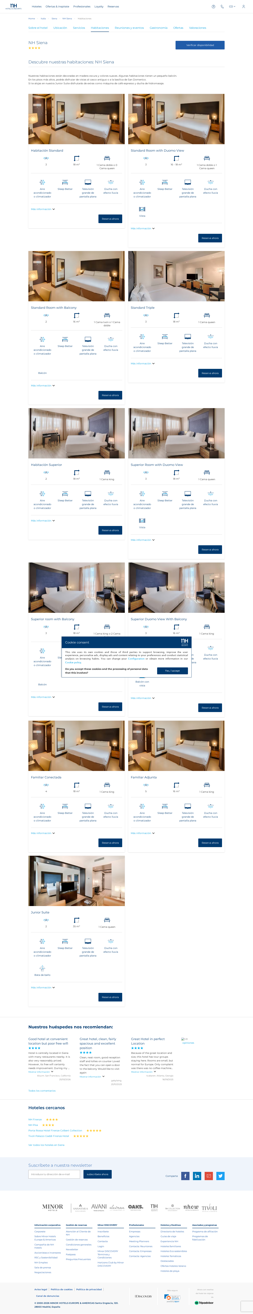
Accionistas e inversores (47, 1252)
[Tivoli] (209, 1208)
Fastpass (71, 1254)
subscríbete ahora (97, 1174)
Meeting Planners (139, 1241)
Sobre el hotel (38, 27)
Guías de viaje (168, 1236)
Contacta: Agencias (140, 1256)
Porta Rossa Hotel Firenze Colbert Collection (55, 1130)
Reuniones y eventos (129, 27)
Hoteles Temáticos (171, 1256)
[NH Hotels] (154, 1208)
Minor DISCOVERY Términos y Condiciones (108, 1254)
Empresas (134, 1231)
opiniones (188, 1042)
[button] (172, 1298)
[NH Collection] (172, 1208)
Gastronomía (158, 27)
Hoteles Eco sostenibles (174, 1251)
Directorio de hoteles (172, 1231)
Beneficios (103, 1236)
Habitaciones (100, 27)
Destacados (167, 1261)
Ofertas (178, 27)
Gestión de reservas (77, 1239)
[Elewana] (117, 1208)
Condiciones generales (78, 1244)
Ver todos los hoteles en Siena (46, 1145)
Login (101, 1246)
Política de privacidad (89, 1289)
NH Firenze (35, 1119)
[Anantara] (80, 1208)
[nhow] (190, 1208)
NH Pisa (33, 1125)
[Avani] (98, 1208)
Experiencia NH (169, 1241)
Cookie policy (73, 662)
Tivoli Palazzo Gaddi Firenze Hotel (48, 1136)
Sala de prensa (42, 1267)
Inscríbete (103, 1231)
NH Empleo (41, 1262)
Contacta (103, 1241)
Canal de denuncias (47, 1296)
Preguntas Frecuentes (78, 1259)
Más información (41, 209)
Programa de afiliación (205, 1231)
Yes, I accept (172, 671)
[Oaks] (135, 1208)
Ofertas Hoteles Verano (173, 1266)
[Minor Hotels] (52, 1208)
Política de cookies (62, 1289)
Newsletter (72, 1249)
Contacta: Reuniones (140, 1246)
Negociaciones (42, 1272)
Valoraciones (197, 27)
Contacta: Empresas (140, 1251)
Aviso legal (40, 1289)
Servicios (79, 27)
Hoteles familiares (171, 1246)
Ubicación (60, 27)
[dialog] (127, 657)
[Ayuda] (213, 7)
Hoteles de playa (170, 1271)
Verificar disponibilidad (200, 45)
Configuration (136, 659)
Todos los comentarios (42, 1090)
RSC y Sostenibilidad (45, 1257)
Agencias (134, 1236)
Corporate (39, 1231)
